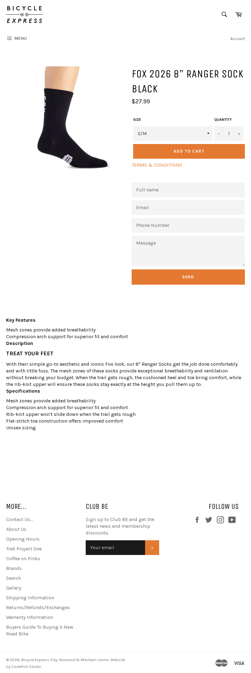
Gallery (13, 588)
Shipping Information (30, 598)
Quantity (223, 119)
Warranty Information (29, 617)
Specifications (23, 391)
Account (237, 38)
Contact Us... (19, 519)
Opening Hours (22, 539)
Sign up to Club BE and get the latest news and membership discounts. (120, 526)
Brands (14, 568)
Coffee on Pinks (23, 558)
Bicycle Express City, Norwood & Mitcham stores (65, 659)
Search (13, 578)
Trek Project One (24, 549)
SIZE (137, 119)
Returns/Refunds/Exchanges (38, 607)
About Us (16, 529)
